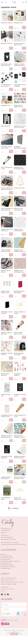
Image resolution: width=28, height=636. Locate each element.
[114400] (11, 192)
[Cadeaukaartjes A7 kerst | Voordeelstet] (20, 77)
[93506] (24, 68)
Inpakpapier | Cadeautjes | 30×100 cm (7, 353)
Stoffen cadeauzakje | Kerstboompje (19, 353)
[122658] (11, 502)
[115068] (24, 337)
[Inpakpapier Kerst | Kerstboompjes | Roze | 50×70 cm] (20, 263)
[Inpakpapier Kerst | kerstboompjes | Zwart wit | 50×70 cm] (20, 160)
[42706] (11, 89)
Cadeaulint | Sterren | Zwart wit (6, 271)
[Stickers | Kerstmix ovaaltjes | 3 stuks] (7, 284)
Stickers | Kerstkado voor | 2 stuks (20, 312)
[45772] (24, 399)
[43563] (24, 48)
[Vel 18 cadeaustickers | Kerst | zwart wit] (7, 77)
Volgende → (16, 508)
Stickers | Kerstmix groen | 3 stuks (7, 168)
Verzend (25, 614)
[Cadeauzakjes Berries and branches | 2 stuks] (7, 408)
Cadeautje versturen (7, 563)
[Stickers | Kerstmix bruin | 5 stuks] (20, 408)
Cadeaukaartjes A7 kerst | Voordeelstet (20, 85)
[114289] (24, 151)
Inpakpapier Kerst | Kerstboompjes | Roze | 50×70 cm (19, 272)
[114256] (11, 358)
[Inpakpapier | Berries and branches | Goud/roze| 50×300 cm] (7, 428)
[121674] (24, 420)
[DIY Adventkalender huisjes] (7, 490)
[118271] (11, 420)
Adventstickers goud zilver (5, 395)
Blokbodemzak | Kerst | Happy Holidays (19, 291)
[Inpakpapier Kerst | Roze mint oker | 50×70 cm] (20, 118)
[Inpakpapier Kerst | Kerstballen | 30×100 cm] (20, 242)
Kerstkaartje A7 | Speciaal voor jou (20, 395)
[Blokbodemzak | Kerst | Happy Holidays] (20, 284)
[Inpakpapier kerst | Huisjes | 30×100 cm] (20, 98)
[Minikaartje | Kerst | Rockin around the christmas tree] (20, 201)
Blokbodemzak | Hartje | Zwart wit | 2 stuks (6, 64)
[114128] (11, 337)
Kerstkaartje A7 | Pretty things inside (6, 457)
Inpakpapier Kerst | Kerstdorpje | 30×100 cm (19, 436)
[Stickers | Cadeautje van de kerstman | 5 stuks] (20, 469)
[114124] (11, 275)
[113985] (24, 192)
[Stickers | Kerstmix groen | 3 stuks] (7, 160)
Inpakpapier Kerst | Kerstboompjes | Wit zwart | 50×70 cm (18, 230)
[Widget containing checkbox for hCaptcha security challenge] (11, 613)
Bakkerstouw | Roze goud (7, 23)
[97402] (24, 275)
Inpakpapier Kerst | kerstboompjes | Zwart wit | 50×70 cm (19, 168)
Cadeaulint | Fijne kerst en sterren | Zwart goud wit (7, 188)
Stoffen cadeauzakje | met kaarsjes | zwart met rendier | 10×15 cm (7, 210)
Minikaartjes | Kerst (18, 23)
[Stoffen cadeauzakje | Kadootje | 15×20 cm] (7, 242)
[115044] (24, 213)
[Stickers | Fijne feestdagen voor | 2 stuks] (20, 490)
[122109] (24, 316)
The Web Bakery (17, 632)
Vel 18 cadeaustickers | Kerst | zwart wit (6, 85)
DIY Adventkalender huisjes (5, 498)
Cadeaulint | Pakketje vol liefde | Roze (6, 333)
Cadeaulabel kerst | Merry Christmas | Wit (7, 229)
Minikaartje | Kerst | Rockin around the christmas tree (18, 210)
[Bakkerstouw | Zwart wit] (7, 36)
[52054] (11, 48)
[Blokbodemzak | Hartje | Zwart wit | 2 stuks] (7, 56)
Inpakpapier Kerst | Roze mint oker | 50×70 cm (19, 126)
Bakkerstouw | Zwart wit (6, 43)
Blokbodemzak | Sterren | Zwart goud (7, 312)
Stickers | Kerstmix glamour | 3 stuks (18, 333)
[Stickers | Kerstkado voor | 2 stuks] (20, 304)
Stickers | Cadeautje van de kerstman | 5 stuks (19, 477)
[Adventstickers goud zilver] (7, 387)
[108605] (11, 130)
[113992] (11, 234)
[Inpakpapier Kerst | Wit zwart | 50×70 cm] (20, 36)
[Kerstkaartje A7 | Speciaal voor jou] (20, 387)
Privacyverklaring (6, 559)
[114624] (24, 296)
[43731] (24, 378)
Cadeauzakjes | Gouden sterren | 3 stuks (6, 147)
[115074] (24, 254)
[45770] (11, 461)
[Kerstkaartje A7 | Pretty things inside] (7, 449)
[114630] (11, 316)
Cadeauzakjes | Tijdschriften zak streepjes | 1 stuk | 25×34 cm (20, 148)
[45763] (24, 89)
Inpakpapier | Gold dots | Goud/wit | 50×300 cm (19, 457)
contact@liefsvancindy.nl (10, 578)
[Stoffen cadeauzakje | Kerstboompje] (20, 346)
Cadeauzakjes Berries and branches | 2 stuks (7, 415)
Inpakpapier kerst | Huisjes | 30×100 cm (18, 106)
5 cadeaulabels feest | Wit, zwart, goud (6, 477)
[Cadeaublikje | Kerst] (7, 98)
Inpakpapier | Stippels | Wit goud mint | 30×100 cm (19, 65)
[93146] (11, 213)
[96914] (11, 378)
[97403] (24, 172)
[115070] (11, 172)
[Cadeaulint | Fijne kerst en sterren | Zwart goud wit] (7, 180)
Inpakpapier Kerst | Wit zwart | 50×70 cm (19, 44)
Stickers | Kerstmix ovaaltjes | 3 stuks (5, 291)
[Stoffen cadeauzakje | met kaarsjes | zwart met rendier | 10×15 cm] (7, 201)
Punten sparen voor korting (8, 566)
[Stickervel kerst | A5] (7, 118)
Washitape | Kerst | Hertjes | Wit (5, 374)
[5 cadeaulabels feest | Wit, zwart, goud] (7, 469)
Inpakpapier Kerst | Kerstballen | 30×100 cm (19, 250)
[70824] (24, 130)
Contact (4, 554)
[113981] (24, 440)
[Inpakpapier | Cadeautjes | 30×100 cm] (7, 346)
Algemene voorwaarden (7, 558)
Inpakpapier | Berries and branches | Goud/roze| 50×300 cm (6, 437)
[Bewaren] (11, 12)
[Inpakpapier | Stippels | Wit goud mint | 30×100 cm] (20, 56)
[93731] (11, 399)
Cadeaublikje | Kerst (5, 105)
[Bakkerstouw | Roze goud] (7, 15)
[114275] (11, 151)
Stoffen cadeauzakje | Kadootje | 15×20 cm (6, 250)
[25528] (11, 27)
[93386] (24, 110)
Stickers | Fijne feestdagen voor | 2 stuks (20, 498)
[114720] (11, 481)
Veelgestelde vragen (7, 556)
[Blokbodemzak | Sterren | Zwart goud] (7, 304)
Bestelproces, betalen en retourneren (10, 561)
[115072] (11, 296)
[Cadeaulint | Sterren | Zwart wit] (7, 263)
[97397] (24, 234)
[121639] (24, 461)
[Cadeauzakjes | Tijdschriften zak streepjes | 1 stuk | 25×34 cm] (20, 139)
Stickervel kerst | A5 (5, 126)
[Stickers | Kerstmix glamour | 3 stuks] (20, 325)
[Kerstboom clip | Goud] (20, 180)
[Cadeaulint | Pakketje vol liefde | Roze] (7, 325)
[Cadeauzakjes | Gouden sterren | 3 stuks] (7, 139)
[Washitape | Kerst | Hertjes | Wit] (7, 366)
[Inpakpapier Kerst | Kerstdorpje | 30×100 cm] (20, 428)
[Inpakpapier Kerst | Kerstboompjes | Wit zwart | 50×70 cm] (20, 222)
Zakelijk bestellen (6, 568)
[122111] (24, 502)
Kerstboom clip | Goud (19, 188)
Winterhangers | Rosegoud (17, 374)
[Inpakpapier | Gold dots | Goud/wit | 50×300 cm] (20, 449)
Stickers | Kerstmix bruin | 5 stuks (20, 415)
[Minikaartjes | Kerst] (20, 15)
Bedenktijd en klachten (7, 565)
